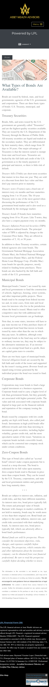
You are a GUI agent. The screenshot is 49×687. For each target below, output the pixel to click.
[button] (37, 24)
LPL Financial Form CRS (11, 622)
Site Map (4, 675)
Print (7, 57)
